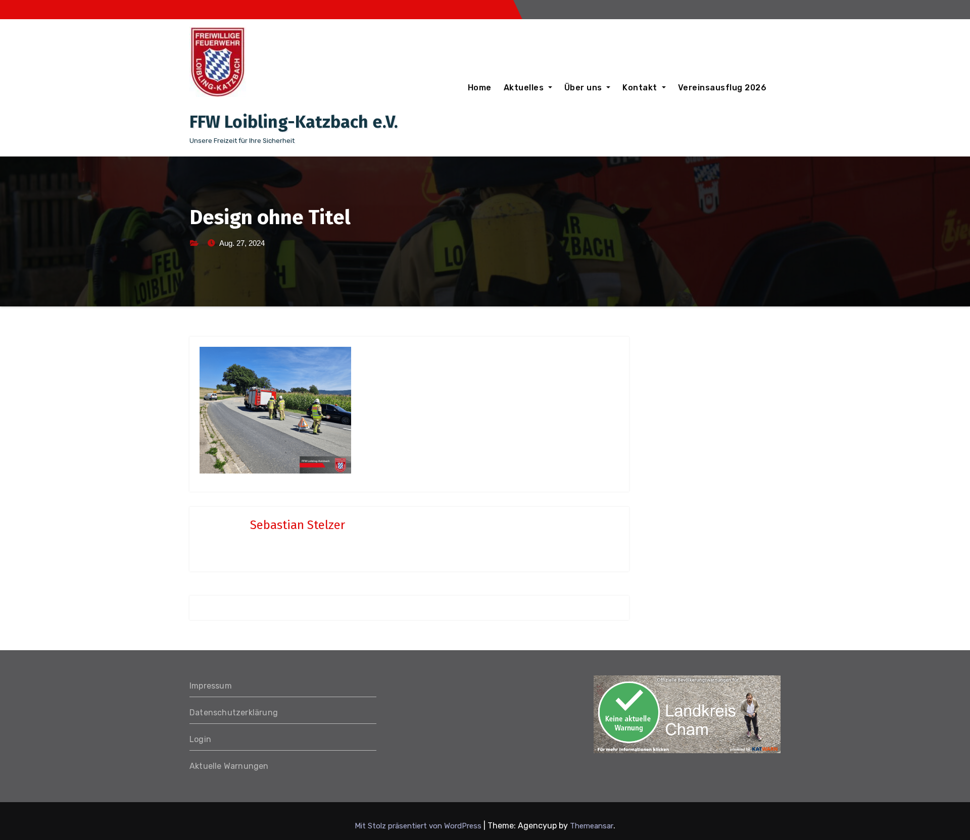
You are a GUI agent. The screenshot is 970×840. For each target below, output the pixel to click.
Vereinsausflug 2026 (722, 87)
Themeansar (591, 825)
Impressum (210, 686)
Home (480, 87)
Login (200, 739)
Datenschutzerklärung (233, 712)
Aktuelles (525, 87)
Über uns (584, 87)
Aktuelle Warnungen (229, 766)
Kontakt (640, 87)
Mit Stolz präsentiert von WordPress (419, 825)
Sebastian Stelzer (297, 525)
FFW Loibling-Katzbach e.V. (293, 122)
